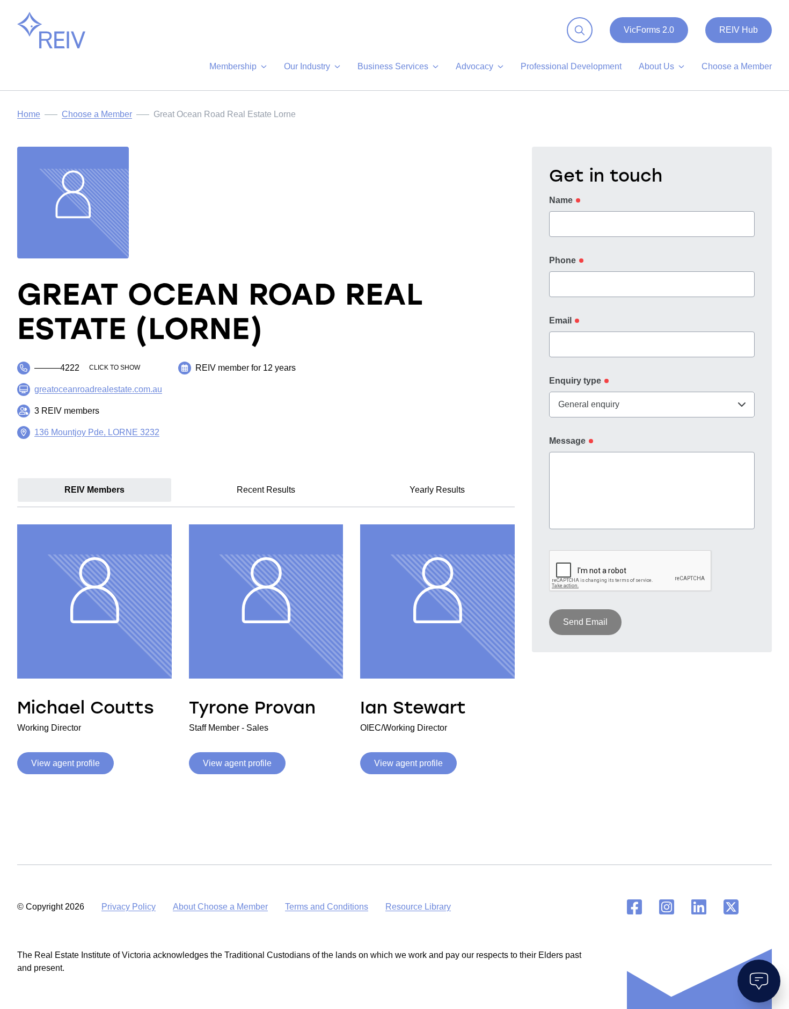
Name (561, 200)
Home (28, 114)
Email (560, 320)
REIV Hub (738, 29)
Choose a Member (97, 114)
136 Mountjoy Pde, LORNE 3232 (96, 432)
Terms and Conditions (326, 906)
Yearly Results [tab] (437, 489)
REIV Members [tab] (94, 489)
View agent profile (65, 763)
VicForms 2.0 (649, 29)
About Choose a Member (220, 906)
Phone (562, 260)
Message (567, 440)
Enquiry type (575, 380)
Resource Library (418, 906)
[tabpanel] (266, 647)
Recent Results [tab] (266, 489)
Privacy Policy (128, 906)
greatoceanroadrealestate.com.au (98, 389)
